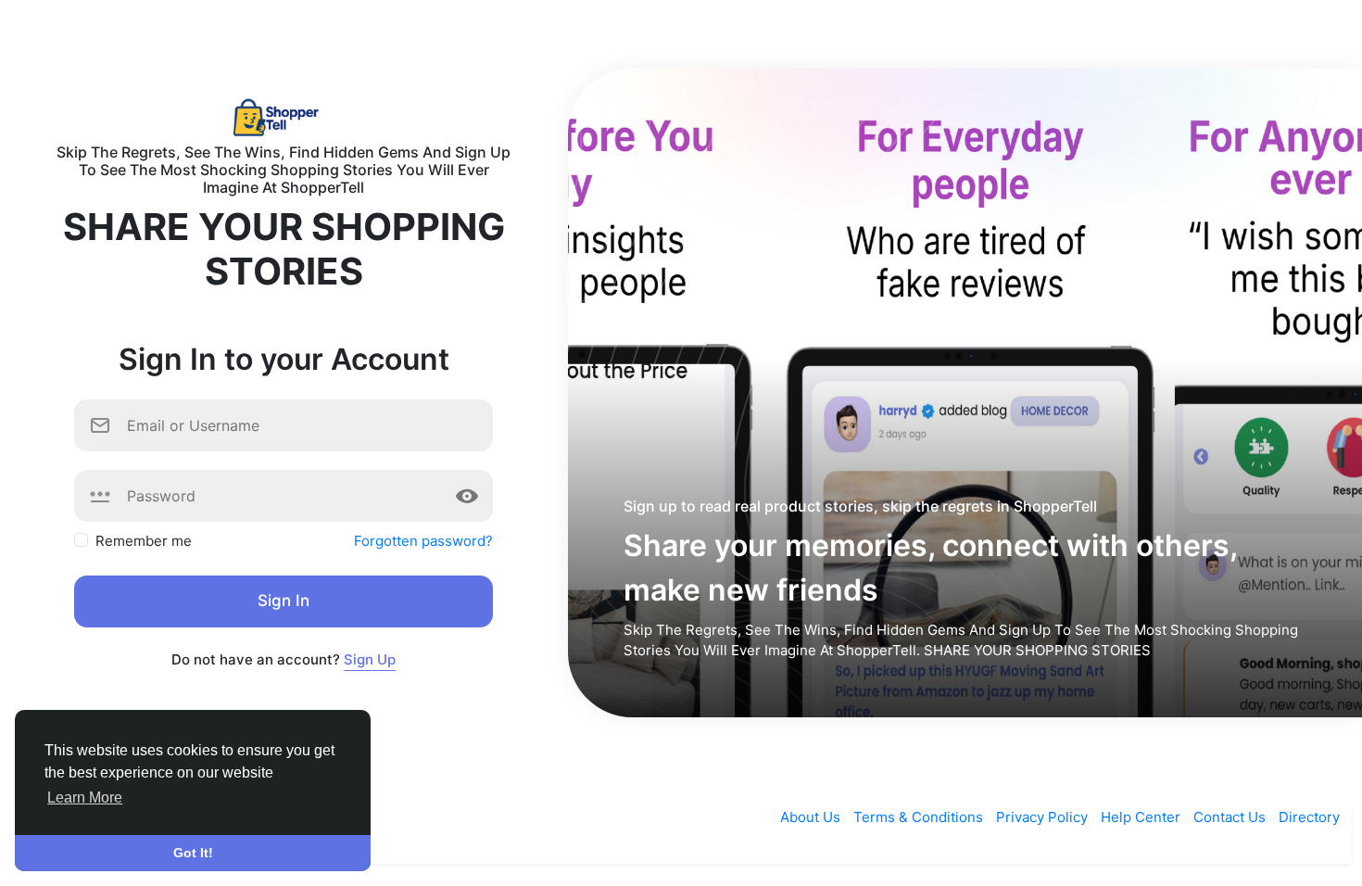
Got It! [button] (193, 852)
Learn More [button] (84, 797)
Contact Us (1231, 817)
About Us (812, 817)
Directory (1309, 817)
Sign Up (370, 659)
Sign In (283, 600)
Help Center (1142, 817)
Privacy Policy (1043, 817)
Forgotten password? (423, 541)
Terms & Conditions (920, 817)
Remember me (143, 541)
